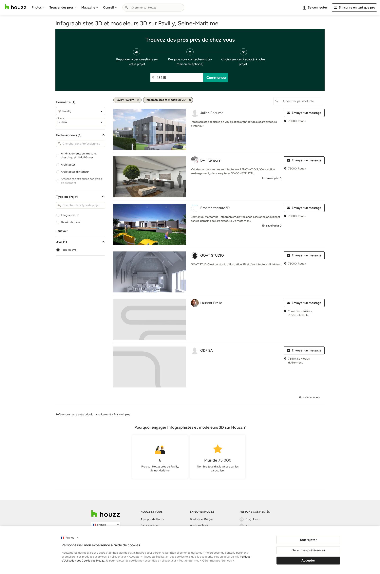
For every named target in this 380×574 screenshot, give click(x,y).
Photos (37, 7)
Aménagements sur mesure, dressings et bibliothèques (79, 155)
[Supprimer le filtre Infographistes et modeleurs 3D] (190, 100)
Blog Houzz (253, 519)
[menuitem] (38, 7)
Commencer (216, 77)
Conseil (108, 7)
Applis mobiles (199, 525)
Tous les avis (69, 249)
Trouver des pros (61, 7)
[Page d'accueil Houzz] (15, 6)
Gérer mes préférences (308, 550)
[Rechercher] (126, 7)
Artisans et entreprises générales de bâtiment (81, 181)
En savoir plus (121, 414)
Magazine (88, 7)
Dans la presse (150, 525)
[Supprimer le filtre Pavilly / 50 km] (138, 100)
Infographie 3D (70, 215)
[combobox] (153, 7)
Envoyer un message (306, 113)
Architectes (68, 164)
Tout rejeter (308, 540)
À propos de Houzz (152, 519)
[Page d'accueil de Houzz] (105, 513)
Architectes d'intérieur (75, 171)
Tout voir (61, 231)
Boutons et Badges (202, 519)
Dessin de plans (70, 222)
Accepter (308, 560)
